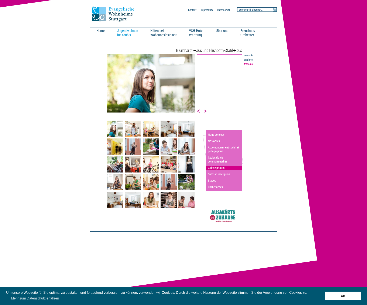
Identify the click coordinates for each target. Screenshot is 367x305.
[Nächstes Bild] (205, 111)
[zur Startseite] (114, 21)
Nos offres (214, 141)
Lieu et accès (215, 187)
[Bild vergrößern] (115, 136)
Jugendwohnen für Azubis (127, 32)
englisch (248, 59)
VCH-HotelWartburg (196, 32)
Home (100, 30)
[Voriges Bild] (198, 111)
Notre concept (216, 135)
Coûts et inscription (219, 174)
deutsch (248, 55)
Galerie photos (216, 168)
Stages (212, 180)
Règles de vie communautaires (217, 159)
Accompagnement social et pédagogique (223, 149)
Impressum (207, 10)
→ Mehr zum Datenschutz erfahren (33, 298)
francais (248, 64)
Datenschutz (223, 10)
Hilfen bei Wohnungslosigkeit (163, 32)
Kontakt (192, 10)
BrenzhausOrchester (247, 32)
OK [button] (343, 296)
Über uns (222, 30)
